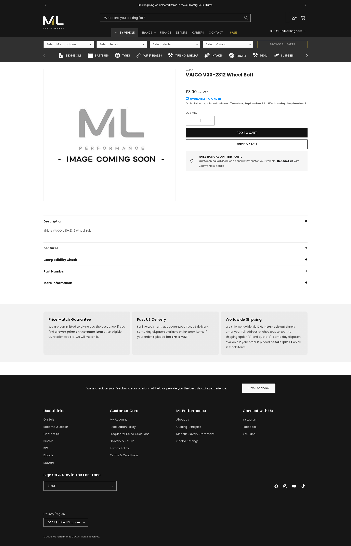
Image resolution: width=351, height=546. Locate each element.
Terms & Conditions (124, 455)
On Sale (48, 419)
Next (306, 56)
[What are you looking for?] (246, 17)
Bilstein (48, 441)
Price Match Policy (123, 427)
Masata (48, 463)
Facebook (250, 427)
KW (45, 448)
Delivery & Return (122, 441)
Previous (44, 56)
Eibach (48, 455)
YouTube (249, 434)
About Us (182, 419)
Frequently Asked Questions (129, 434)
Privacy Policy (119, 448)
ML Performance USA (64, 536)
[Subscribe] (111, 486)
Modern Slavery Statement (195, 434)
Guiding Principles (188, 427)
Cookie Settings (187, 441)
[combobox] (175, 18)
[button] (148, 32)
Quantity (191, 113)
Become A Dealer (55, 427)
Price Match (246, 144)
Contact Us (51, 434)
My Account (118, 419)
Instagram (250, 419)
